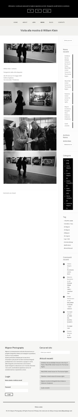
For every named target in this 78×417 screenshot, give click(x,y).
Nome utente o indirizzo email (13, 380)
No (38, 11)
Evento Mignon (68, 174)
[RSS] (44, 414)
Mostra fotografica (69, 182)
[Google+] (36, 414)
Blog (67, 160)
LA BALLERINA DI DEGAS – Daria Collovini (70, 304)
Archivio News (67, 141)
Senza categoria (69, 197)
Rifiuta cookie (38, 407)
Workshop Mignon (69, 204)
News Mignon (68, 189)
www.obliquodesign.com (65, 411)
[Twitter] (39, 414)
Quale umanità (67, 125)
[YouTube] (42, 414)
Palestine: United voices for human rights (67, 98)
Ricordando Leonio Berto (70, 272)
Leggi (47, 11)
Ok (30, 11)
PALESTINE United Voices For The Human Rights (68, 85)
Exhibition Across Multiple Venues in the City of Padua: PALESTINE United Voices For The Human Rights (68, 66)
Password (8, 387)
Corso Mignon (68, 167)
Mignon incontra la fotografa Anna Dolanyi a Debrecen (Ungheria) (68, 113)
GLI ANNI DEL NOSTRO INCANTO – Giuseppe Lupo (69, 322)
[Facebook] (33, 414)
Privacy (36, 411)
